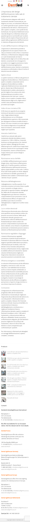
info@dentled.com (18, 420)
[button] (2, 5)
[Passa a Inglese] (14, 1)
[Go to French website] (21, 1)
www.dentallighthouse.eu (8, 493)
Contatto (10, 1)
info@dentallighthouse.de (20, 467)
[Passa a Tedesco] (16, 1)
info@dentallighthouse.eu (21, 491)
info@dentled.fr (18, 444)
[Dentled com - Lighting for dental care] (15, 5)
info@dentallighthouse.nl (20, 508)
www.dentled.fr (5, 446)
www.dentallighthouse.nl (8, 510)
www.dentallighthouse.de (8, 469)
